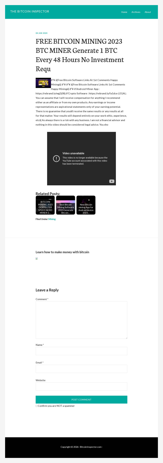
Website (40, 380)
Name (40, 344)
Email (40, 362)
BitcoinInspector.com (90, 446)
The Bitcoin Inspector (29, 11)
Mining (52, 219)
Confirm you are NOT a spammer (56, 405)
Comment (42, 299)
